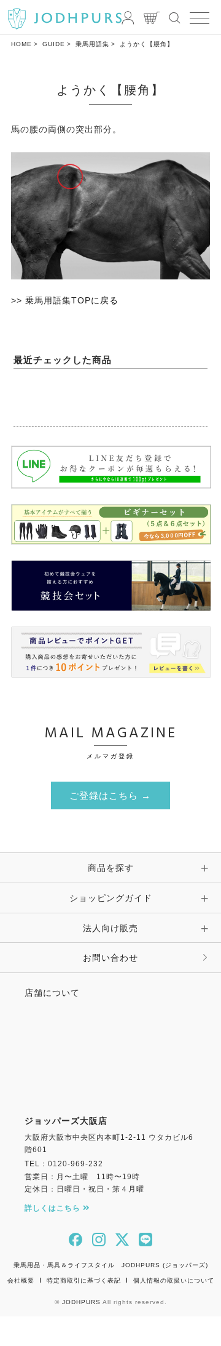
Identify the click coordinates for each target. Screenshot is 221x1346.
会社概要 (20, 1280)
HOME (21, 44)
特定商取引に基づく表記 (84, 1280)
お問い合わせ (110, 958)
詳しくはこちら (54, 1208)
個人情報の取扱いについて (173, 1280)
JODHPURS (81, 1302)
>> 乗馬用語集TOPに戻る (64, 300)
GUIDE (53, 44)
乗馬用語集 (92, 44)
